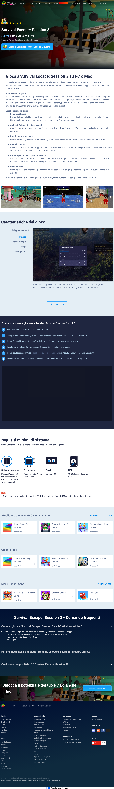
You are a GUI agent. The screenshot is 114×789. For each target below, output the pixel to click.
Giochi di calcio (6, 769)
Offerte (3, 727)
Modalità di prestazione (41, 746)
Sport (3, 763)
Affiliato (76, 3)
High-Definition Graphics (42, 757)
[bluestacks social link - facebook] (103, 730)
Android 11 (4, 733)
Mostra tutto (105, 584)
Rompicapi (4, 753)
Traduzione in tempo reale (42, 738)
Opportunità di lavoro (70, 727)
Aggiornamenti (97, 719)
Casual (5, 36)
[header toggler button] (111, 3)
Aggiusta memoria (40, 749)
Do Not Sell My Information (52, 780)
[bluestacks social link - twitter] (108, 730)
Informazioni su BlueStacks (72, 719)
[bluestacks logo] (6, 3)
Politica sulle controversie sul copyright (24, 780)
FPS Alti (36, 754)
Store (60, 3)
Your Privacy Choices (59, 788)
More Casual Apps (12, 584)
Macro (36, 733)
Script (35, 751)
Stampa (65, 730)
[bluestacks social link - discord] (93, 730)
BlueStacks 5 (5, 722)
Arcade (3, 750)
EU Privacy (40, 780)
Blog (45, 3)
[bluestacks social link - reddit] (98, 730)
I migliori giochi (6, 742)
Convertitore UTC (39, 762)
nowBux (4, 730)
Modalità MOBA (39, 725)
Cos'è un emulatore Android (72, 742)
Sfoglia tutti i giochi (101, 515)
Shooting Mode (39, 722)
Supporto (87, 3)
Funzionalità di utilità (40, 759)
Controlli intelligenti (40, 741)
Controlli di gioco (39, 719)
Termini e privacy (6, 780)
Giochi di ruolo (6, 758)
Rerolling (36, 743)
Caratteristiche (18, 3)
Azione (3, 745)
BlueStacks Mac (6, 719)
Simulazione (5, 761)
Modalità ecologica (40, 735)
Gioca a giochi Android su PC (72, 739)
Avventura (4, 747)
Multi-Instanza (38, 727)
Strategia (4, 766)
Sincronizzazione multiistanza (43, 730)
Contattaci (66, 725)
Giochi (34, 3)
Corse (3, 755)
